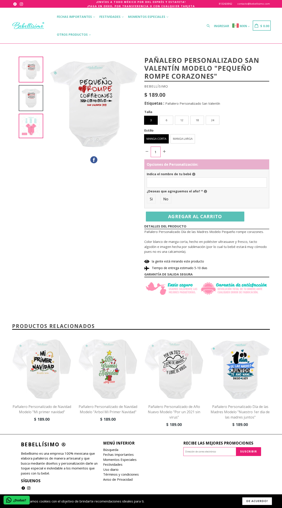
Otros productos (73, 34)
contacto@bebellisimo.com (253, 3)
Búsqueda (110, 449)
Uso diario (111, 469)
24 (212, 120)
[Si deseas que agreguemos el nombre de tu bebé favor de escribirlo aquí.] (193, 174)
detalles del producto (165, 226)
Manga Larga (183, 139)
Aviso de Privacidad (118, 479)
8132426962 (225, 3)
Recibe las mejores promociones (218, 443)
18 (197, 120)
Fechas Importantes (75, 17)
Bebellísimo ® (43, 444)
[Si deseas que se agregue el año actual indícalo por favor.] (205, 191)
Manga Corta (156, 139)
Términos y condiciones (121, 474)
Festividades (110, 17)
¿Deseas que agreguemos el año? (207, 191)
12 (181, 120)
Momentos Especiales (147, 17)
